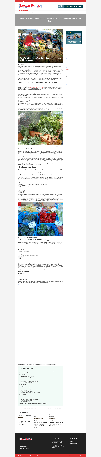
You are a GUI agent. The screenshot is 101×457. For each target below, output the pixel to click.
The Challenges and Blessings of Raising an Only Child (25, 423)
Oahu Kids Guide (79, 455)
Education (36, 12)
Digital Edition (22, 12)
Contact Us (72, 445)
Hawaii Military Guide (70, 455)
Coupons (59, 12)
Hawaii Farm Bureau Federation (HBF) (36, 87)
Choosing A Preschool (56, 1)
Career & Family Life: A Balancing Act (54, 408)
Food (42, 12)
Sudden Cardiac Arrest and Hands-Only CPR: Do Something (29, 408)
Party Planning (80, 1)
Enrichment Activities (72, 1)
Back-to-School (64, 1)
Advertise (71, 441)
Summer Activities (47, 1)
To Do (29, 12)
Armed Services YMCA (49, 153)
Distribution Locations (73, 443)
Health (47, 12)
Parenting (53, 12)
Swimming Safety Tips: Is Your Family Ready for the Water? (56, 424)
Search (80, 12)
